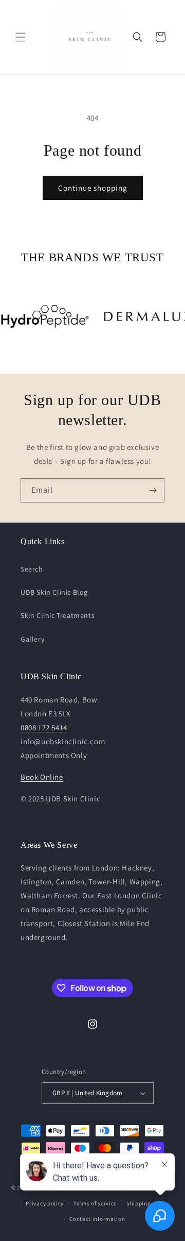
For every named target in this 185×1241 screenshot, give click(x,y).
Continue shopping (92, 188)
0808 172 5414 (44, 727)
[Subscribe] (152, 490)
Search (32, 569)
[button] (20, 37)
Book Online (42, 777)
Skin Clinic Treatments (58, 615)
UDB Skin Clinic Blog (54, 592)
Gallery (32, 639)
